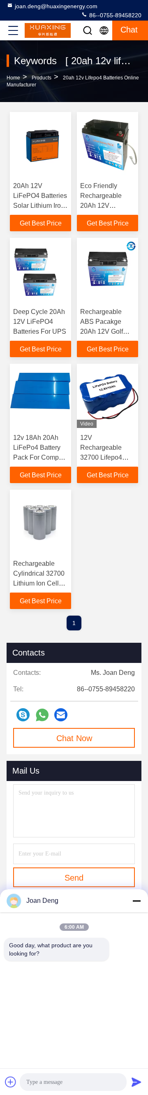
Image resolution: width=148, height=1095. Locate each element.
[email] (61, 714)
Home (13, 78)
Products (41, 78)
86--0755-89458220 (114, 15)
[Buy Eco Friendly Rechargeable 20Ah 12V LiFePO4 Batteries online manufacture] (107, 144)
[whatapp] (42, 715)
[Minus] (136, 901)
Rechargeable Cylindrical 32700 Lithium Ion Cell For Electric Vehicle (39, 583)
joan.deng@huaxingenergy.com (56, 6)
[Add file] (10, 1082)
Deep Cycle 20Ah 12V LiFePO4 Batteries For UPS (39, 321)
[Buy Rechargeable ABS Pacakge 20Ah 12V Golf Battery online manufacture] (107, 270)
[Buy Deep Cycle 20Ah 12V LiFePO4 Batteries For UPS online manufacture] (40, 270)
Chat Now (74, 738)
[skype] (23, 714)
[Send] (136, 1082)
